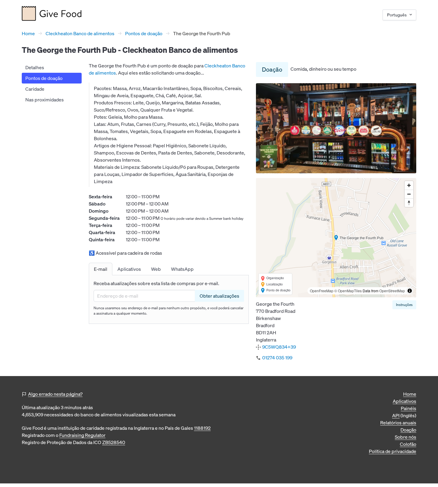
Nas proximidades (44, 99)
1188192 (202, 428)
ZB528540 (113, 442)
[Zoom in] (409, 185)
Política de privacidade (392, 451)
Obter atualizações (219, 296)
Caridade (34, 89)
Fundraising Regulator (82, 435)
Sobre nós (405, 437)
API (396, 415)
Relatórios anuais (398, 422)
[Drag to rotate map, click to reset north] (409, 202)
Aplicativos (404, 401)
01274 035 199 (277, 357)
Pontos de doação (143, 33)
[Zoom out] (409, 194)
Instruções (404, 304)
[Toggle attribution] (409, 290)
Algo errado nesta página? (55, 394)
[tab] (100, 269)
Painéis (408, 408)
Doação (272, 69)
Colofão (408, 444)
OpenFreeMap (321, 290)
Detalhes (34, 67)
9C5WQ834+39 (279, 347)
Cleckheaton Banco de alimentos (80, 33)
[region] (336, 237)
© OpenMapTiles (348, 290)
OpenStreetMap (392, 290)
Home (28, 33)
